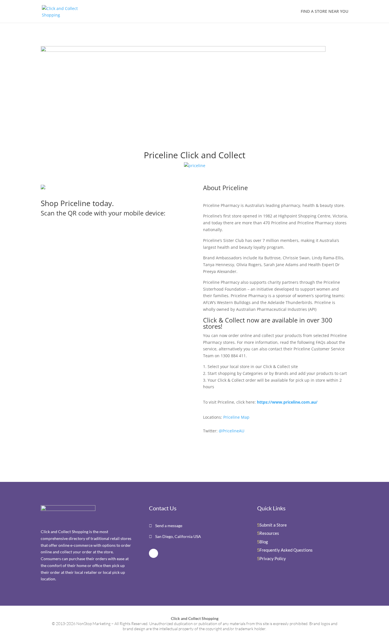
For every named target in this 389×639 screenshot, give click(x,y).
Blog (263, 541)
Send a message (168, 525)
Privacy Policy (272, 558)
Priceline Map (236, 417)
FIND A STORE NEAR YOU (324, 11)
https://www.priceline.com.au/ (287, 402)
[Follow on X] (153, 553)
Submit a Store (273, 524)
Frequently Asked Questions (286, 549)
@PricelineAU (231, 430)
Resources (269, 533)
